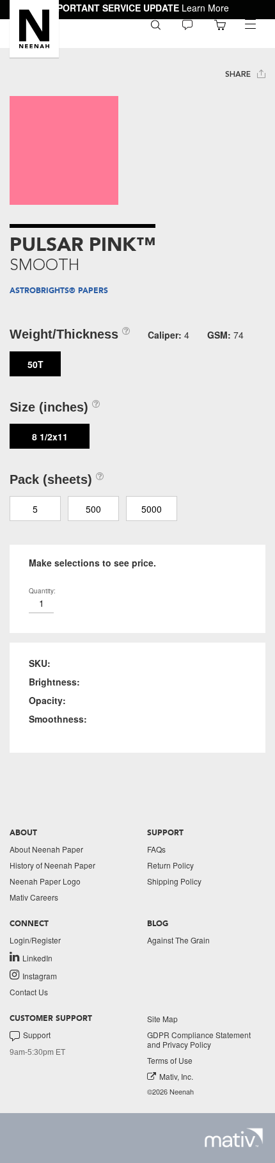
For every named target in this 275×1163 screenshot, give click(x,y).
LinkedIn (37, 957)
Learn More (205, 7)
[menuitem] (156, 24)
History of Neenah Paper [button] (52, 865)
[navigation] (250, 24)
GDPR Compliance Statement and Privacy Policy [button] (199, 1039)
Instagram (39, 975)
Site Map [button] (162, 1018)
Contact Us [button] (29, 992)
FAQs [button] (156, 849)
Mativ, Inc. (176, 1076)
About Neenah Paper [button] (46, 849)
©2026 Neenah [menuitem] (170, 1091)
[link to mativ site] (234, 1138)
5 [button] (35, 508)
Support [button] (37, 1035)
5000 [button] (151, 508)
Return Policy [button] (170, 865)
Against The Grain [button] (178, 940)
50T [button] (35, 364)
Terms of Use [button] (169, 1060)
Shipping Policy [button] (174, 881)
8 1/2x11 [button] (50, 436)
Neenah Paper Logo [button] (45, 881)
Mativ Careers (34, 897)
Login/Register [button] (35, 940)
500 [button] (93, 508)
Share (239, 74)
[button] (34, 29)
